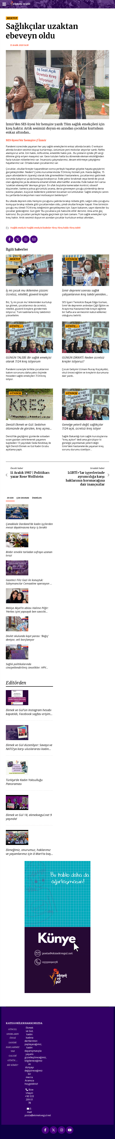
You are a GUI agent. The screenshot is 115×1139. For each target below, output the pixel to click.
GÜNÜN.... (12, 1060)
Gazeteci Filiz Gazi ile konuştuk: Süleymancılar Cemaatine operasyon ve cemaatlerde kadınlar (29, 583)
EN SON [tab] (10, 498)
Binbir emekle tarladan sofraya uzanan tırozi (29, 553)
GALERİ (12, 1055)
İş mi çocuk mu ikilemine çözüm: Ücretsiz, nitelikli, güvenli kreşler (27, 292)
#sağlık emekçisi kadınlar (39, 227)
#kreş (54, 227)
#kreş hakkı (63, 227)
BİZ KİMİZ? (12, 1065)
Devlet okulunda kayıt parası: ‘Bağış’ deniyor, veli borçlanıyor (27, 637)
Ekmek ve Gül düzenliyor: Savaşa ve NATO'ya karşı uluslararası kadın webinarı (29, 749)
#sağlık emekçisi (18, 227)
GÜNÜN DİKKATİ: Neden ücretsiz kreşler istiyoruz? (83, 359)
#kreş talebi (74, 227)
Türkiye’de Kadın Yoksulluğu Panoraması (24, 782)
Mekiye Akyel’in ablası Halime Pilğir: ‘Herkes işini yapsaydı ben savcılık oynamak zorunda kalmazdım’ (27, 611)
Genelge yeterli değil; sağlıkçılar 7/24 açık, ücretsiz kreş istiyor (82, 426)
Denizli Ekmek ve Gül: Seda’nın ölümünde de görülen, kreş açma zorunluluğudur (27, 426)
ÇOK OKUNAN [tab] (22, 498)
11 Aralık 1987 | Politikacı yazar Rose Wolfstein (30, 474)
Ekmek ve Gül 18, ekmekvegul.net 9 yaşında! (29, 817)
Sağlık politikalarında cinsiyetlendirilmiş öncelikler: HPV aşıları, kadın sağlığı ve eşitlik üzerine (28, 667)
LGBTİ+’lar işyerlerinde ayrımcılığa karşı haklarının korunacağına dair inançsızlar (85, 478)
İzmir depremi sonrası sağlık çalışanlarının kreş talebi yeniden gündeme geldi (84, 292)
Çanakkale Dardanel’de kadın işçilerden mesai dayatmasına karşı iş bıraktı (29, 525)
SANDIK (13, 1042)
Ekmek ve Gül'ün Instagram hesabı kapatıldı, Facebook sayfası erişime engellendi (29, 714)
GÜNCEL (12, 1029)
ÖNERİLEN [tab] (37, 498)
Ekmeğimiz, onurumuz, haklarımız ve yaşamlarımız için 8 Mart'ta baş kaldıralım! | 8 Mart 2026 (28, 854)
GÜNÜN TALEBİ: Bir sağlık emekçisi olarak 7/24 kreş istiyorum (28, 359)
